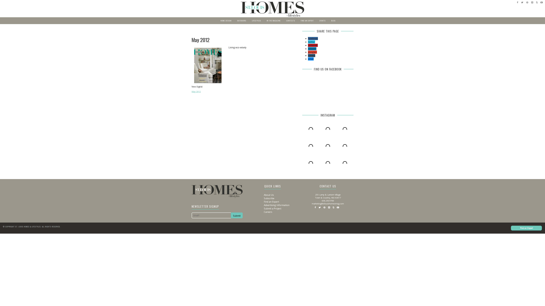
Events (322, 20)
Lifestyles (256, 20)
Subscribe (269, 198)
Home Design (226, 20)
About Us (269, 194)
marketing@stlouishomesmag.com (328, 203)
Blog (333, 20)
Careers (268, 211)
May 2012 (196, 91)
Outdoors (241, 20)
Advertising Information (276, 205)
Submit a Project (272, 208)
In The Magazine (274, 20)
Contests (290, 20)
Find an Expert (307, 20)
